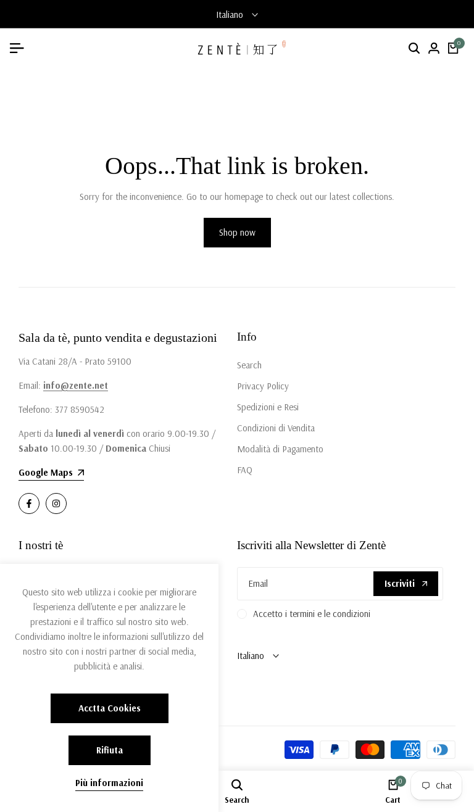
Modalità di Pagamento (280, 449)
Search (249, 365)
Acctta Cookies (109, 708)
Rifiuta (109, 750)
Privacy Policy (263, 386)
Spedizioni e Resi (268, 407)
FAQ (244, 470)
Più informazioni (109, 783)
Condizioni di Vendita (276, 428)
